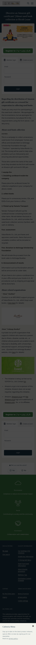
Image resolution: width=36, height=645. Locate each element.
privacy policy (13, 638)
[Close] (33, 626)
